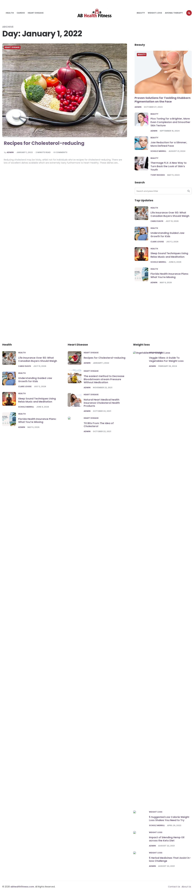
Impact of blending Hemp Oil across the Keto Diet (166, 839)
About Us (186, 886)
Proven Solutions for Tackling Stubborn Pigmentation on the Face (163, 99)
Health (10, 12)
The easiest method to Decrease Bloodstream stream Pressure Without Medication (104, 379)
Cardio (21, 12)
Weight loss (155, 12)
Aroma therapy (174, 12)
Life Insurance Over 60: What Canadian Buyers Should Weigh (170, 214)
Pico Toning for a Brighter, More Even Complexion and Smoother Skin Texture (170, 122)
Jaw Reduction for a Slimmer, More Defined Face (169, 144)
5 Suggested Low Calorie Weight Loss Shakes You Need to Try (169, 818)
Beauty (141, 12)
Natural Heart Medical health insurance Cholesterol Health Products (102, 403)
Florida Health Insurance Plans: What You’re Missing (170, 275)
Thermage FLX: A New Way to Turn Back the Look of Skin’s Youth (169, 166)
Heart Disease (35, 12)
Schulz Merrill (158, 151)
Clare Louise (157, 241)
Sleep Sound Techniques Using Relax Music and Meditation (169, 255)
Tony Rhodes (158, 175)
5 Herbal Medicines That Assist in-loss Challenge (170, 859)
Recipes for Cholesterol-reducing (44, 143)
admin (10, 152)
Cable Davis (157, 221)
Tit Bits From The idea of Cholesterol (99, 424)
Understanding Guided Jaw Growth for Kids (167, 234)
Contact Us (174, 886)
